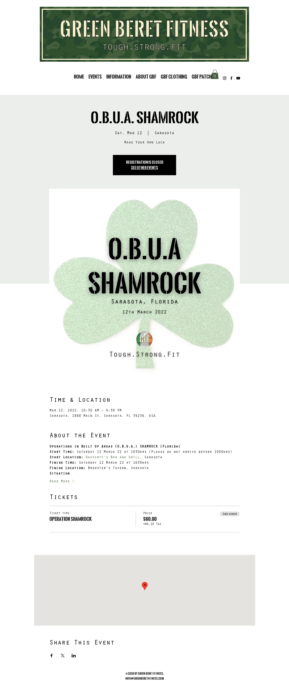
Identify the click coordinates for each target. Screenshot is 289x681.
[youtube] (238, 78)
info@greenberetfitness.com (144, 678)
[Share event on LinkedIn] (74, 655)
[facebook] (231, 78)
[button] (215, 74)
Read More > (61, 482)
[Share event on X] (63, 655)
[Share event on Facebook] (51, 655)
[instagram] (224, 78)
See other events (144, 167)
